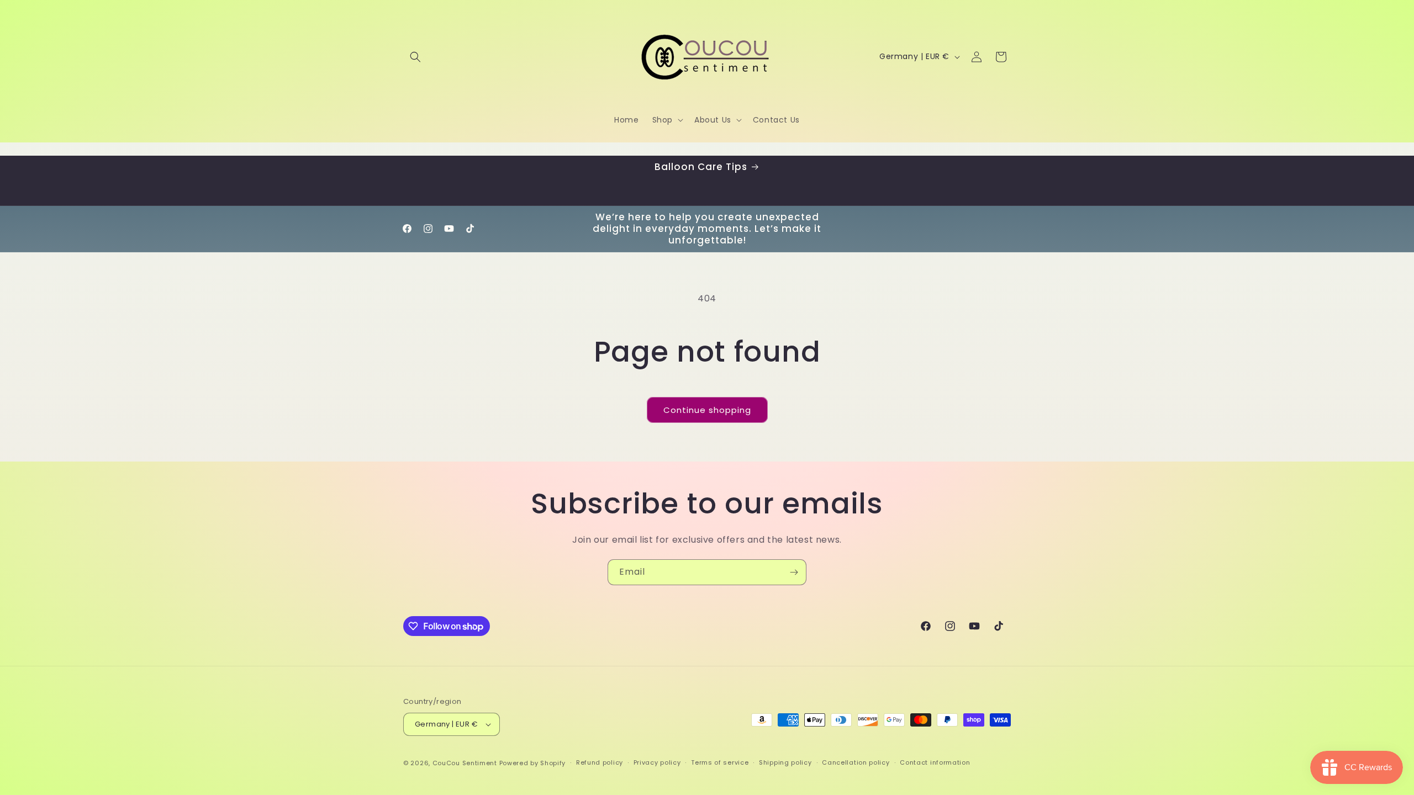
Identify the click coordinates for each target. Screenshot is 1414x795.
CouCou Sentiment (464, 763)
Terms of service (719, 762)
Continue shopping (707, 410)
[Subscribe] (794, 572)
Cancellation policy (855, 762)
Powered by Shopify (532, 763)
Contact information (935, 762)
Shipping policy (785, 762)
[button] (415, 57)
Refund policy (599, 762)
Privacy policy (657, 762)
